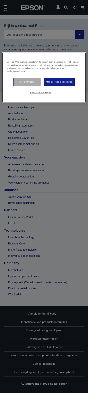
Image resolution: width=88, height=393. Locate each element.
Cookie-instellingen (40, 92)
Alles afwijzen (27, 82)
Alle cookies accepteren (59, 82)
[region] (44, 77)
